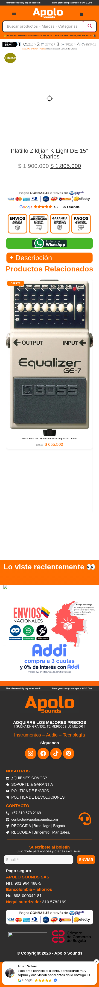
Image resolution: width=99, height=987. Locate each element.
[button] (96, 961)
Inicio (24, 49)
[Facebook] (43, 753)
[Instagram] (30, 753)
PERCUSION (32, 49)
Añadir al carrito (49, 433)
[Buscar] (89, 26)
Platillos (43, 49)
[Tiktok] (56, 753)
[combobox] (43, 26)
